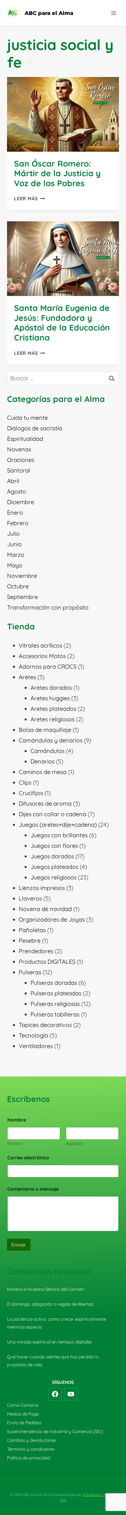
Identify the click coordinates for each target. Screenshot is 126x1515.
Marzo (15, 554)
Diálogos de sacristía (34, 428)
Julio (13, 533)
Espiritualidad (25, 438)
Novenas (19, 449)
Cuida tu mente (27, 417)
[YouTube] (70, 1394)
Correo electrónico (29, 1157)
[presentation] (63, 114)
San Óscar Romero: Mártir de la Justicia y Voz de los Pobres (57, 173)
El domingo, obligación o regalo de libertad (50, 1304)
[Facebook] (55, 1394)
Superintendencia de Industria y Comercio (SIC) (55, 1431)
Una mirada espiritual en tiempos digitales (49, 1342)
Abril (13, 481)
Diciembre (20, 502)
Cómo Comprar (23, 1405)
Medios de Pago (23, 1414)
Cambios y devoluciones (31, 1440)
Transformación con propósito (47, 607)
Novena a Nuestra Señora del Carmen (45, 1289)
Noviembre (22, 575)
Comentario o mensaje (33, 1189)
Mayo (14, 565)
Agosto (16, 491)
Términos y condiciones (31, 1449)
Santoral (18, 470)
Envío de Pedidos (24, 1422)
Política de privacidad (28, 1458)
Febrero (17, 523)
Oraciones (20, 459)
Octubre (18, 586)
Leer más (29, 198)
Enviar (18, 1245)
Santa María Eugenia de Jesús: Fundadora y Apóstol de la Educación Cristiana (62, 323)
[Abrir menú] (113, 13)
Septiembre (22, 596)
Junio (14, 544)
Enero (15, 512)
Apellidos (74, 1143)
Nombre (15, 1143)
